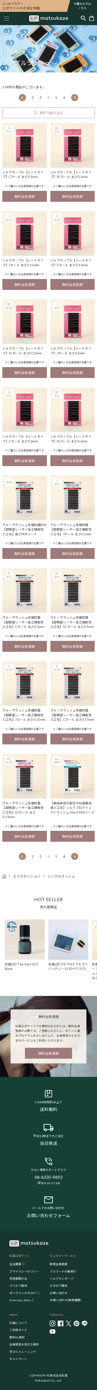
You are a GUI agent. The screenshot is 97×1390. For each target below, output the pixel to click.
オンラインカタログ (22, 1293)
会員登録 (26, 186)
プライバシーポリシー (24, 1271)
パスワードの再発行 (63, 1271)
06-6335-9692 (48, 1177)
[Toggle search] (83, 18)
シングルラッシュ (61, 876)
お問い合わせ (58, 1293)
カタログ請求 (58, 1285)
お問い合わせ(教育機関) (65, 1300)
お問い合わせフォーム (48, 1215)
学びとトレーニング (22, 1352)
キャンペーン (18, 1359)
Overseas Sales (20, 1300)
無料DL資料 (17, 1337)
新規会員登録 (58, 1264)
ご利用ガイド (18, 1330)
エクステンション (26, 876)
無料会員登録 (24, 196)
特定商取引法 (18, 1278)
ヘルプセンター (60, 1278)
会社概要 (15, 1264)
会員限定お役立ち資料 (24, 1344)
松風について (18, 1323)
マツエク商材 (18, 1285)
